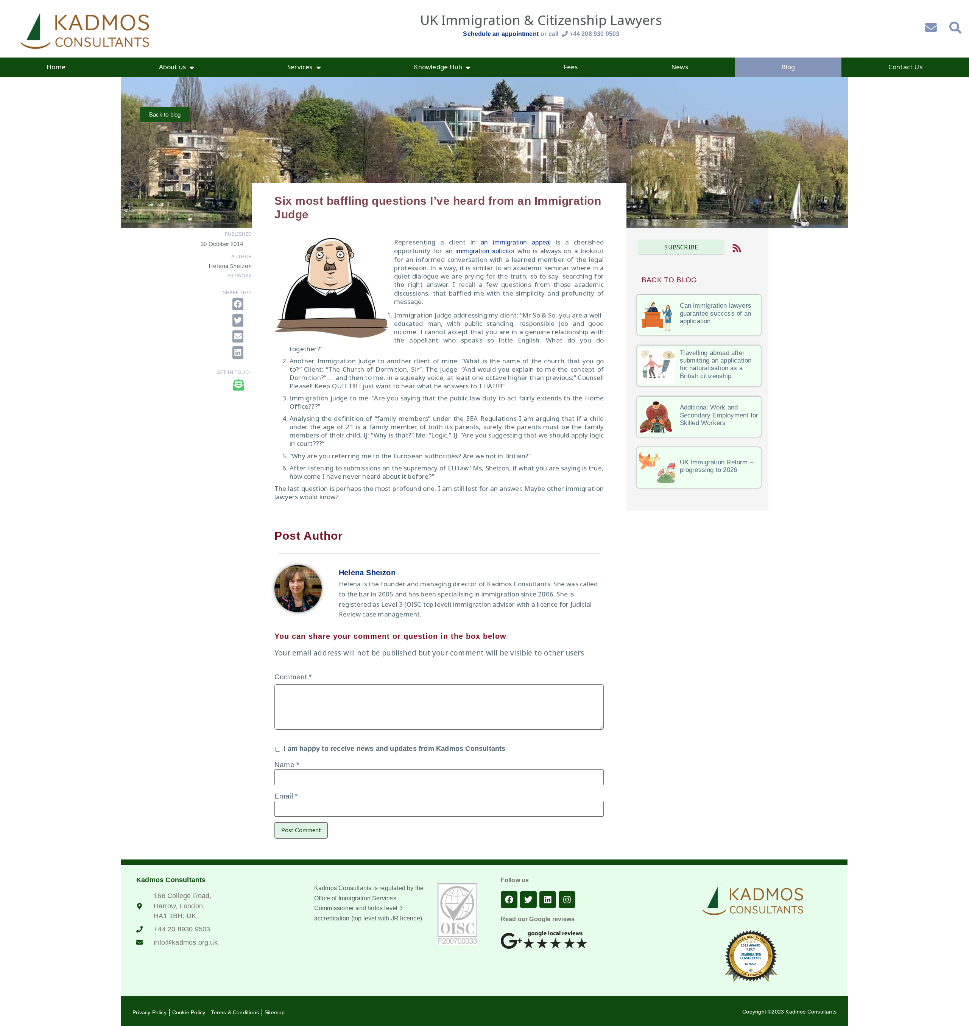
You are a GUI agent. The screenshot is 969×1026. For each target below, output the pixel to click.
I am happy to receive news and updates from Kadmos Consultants (394, 748)
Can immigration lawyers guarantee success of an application (716, 313)
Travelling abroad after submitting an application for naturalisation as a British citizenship (716, 364)
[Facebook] (509, 899)
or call (580, 34)
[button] (237, 304)
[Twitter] (528, 899)
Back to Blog (669, 280)
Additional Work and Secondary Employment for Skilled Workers (719, 415)
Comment (293, 676)
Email (286, 796)
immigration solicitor (485, 251)
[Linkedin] (547, 899)
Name (286, 764)
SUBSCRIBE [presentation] (681, 247)
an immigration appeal (516, 242)
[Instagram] (567, 899)
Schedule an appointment (501, 34)
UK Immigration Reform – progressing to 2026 (717, 466)
